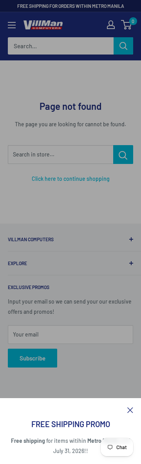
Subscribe (32, 358)
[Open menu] (12, 25)
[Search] (123, 46)
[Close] (130, 409)
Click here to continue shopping (71, 178)
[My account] (111, 24)
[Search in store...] (123, 154)
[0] (127, 24)
